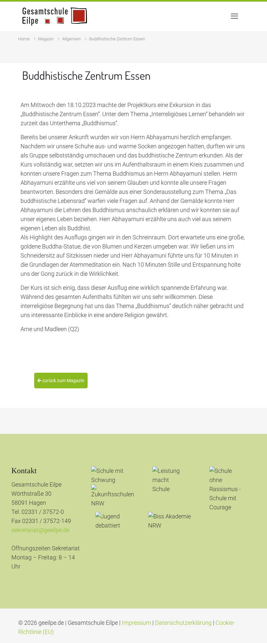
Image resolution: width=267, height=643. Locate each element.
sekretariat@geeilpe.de (40, 530)
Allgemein (71, 38)
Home (24, 38)
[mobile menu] (234, 16)
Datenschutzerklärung (183, 622)
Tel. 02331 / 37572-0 (37, 511)
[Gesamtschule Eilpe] (54, 16)
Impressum (136, 622)
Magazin (46, 38)
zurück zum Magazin (62, 380)
